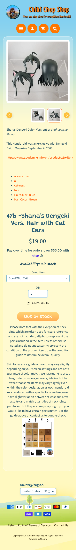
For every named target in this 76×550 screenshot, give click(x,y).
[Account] (32, 28)
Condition (38, 272)
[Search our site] (55, 28)
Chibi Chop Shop (36, 535)
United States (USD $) (36, 491)
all (15, 181)
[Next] (67, 115)
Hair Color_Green (25, 199)
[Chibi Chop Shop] (38, 12)
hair (16, 190)
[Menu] (21, 28)
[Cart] (44, 28)
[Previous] (9, 115)
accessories (21, 176)
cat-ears (19, 185)
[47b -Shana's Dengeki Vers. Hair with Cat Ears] (54, 115)
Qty (38, 287)
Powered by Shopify (38, 539)
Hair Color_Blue (24, 195)
